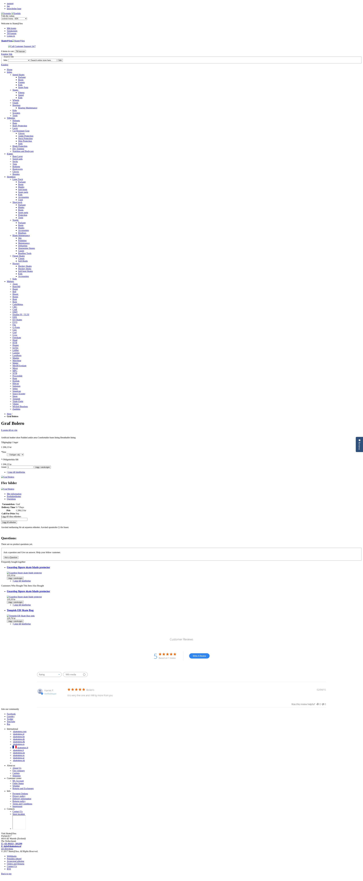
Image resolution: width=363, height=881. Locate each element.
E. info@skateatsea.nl (11, 846)
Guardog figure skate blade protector (28, 567)
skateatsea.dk (19, 741)
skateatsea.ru (18, 755)
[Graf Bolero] (7, 477)
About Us (16, 768)
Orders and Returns (15, 864)
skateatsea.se (18, 758)
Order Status (18, 783)
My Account (18, 781)
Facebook (11, 714)
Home (9, 69)
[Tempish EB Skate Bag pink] (21, 616)
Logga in (11, 36)
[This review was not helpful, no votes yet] (323, 704)
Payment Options (20, 793)
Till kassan (11, 33)
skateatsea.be (19, 736)
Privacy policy (18, 796)
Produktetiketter (14, 496)
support (10, 3)
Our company (18, 770)
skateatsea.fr (22, 747)
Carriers (16, 773)
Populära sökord (14, 858)
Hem (9, 414)
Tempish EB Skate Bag (20, 610)
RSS (9, 869)
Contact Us (17, 811)
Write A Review (199, 656)
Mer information (14, 494)
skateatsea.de (19, 739)
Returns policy (19, 801)
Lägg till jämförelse (16, 472)
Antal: (4, 467)
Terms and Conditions (22, 804)
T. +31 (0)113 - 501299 (11, 843)
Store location (18, 814)
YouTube (11, 721)
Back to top (6, 873)
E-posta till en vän (9, 430)
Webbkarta (11, 856)
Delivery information (21, 798)
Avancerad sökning (15, 861)
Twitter (10, 719)
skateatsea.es (18, 744)
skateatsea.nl (18, 734)
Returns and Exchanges (23, 788)
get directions (7, 849)
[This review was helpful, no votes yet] (318, 704)
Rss (8, 724)
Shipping (16, 776)
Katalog (4, 54)
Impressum (17, 806)
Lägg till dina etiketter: (11, 516)
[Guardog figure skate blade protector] (24, 573)
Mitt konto (11, 28)
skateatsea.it (18, 750)
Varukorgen (12, 31)
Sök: (5, 60)
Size (3, 452)
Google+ (11, 716)
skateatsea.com (19, 731)
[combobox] (49, 674)
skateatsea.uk (19, 760)
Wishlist (16, 786)
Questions (11, 499)
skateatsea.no (19, 753)
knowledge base (14, 8)
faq (8, 6)
